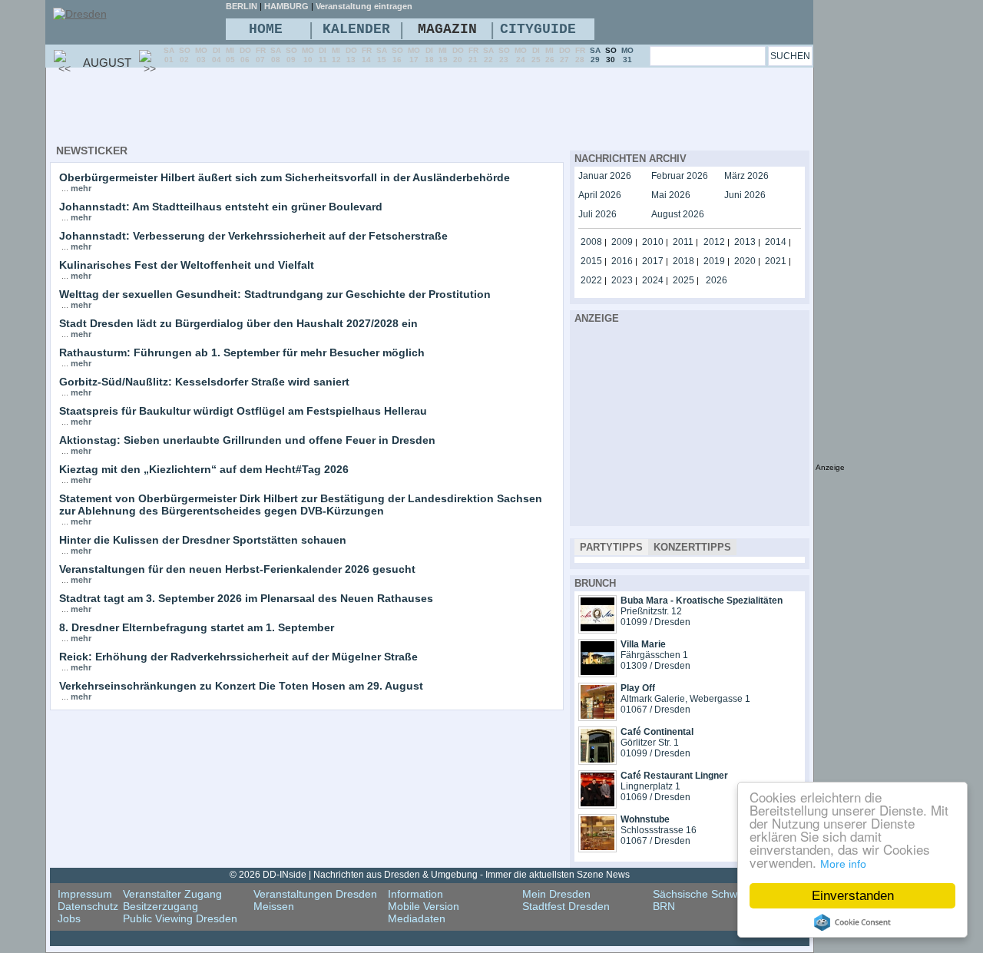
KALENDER (356, 29)
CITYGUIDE (538, 29)
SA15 (381, 55)
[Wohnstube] (597, 848)
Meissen (273, 906)
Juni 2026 (745, 195)
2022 (591, 280)
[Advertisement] (329, 108)
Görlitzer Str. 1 (650, 742)
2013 (745, 242)
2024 (653, 280)
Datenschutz (88, 906)
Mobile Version (423, 906)
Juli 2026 (597, 214)
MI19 (443, 55)
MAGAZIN (447, 29)
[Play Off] (597, 717)
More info (843, 864)
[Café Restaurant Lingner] (597, 805)
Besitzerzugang (160, 906)
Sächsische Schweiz (702, 894)
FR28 (580, 55)
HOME (266, 29)
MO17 (414, 55)
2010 (653, 242)
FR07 (261, 55)
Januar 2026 (604, 175)
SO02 (184, 55)
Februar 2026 (679, 175)
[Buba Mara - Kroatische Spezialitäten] (597, 630)
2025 (683, 280)
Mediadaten (416, 918)
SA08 (275, 55)
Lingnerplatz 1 (650, 786)
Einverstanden (853, 895)
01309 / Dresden (655, 665)
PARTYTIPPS (611, 547)
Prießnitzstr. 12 (651, 611)
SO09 (291, 55)
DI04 (216, 55)
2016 (622, 261)
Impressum (85, 894)
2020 (745, 261)
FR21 (473, 55)
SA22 (488, 55)
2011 (683, 242)
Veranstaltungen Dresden (315, 894)
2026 (716, 280)
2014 (775, 242)
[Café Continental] (597, 761)
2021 (775, 261)
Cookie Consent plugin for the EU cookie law (852, 922)
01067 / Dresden (655, 709)
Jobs (69, 918)
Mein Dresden (556, 894)
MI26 (549, 55)
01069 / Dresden (655, 797)
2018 (683, 261)
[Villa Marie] (597, 673)
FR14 (367, 55)
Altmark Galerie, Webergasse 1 (685, 698)
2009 (622, 242)
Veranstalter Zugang (172, 894)
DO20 (458, 55)
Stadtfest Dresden (566, 906)
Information (415, 894)
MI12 (336, 55)
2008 (591, 242)
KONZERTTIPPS (692, 547)
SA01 (169, 55)
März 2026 (746, 175)
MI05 (230, 55)
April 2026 (599, 195)
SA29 (595, 55)
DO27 (565, 55)
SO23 (504, 55)
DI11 (323, 55)
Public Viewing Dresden (180, 918)
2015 (591, 261)
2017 (653, 261)
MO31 (627, 55)
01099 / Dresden (655, 622)
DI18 (429, 55)
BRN (664, 906)
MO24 (521, 55)
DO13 (351, 55)
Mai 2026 (670, 195)
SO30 (611, 55)
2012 (714, 242)
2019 (714, 261)
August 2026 (677, 214)
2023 (622, 280)
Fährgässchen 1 (654, 655)
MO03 (201, 55)
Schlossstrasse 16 (659, 830)
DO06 (245, 55)
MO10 (308, 55)
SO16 (397, 55)
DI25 (536, 55)
